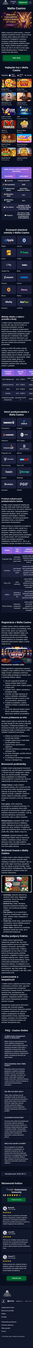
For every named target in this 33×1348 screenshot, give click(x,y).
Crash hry (21, 75)
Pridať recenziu (17, 1199)
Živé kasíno (14, 75)
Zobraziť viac (16, 1278)
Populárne (5, 75)
